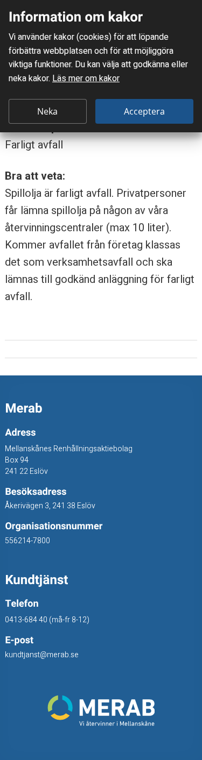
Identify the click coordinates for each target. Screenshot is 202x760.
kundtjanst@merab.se (42, 654)
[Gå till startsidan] (101, 710)
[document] (101, 66)
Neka (47, 111)
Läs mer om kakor (86, 78)
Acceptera (144, 111)
